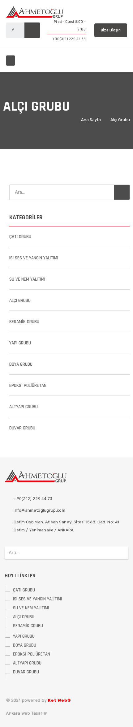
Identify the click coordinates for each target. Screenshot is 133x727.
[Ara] (32, 30)
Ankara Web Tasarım (26, 713)
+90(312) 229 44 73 (69, 39)
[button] (10, 60)
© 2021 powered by (38, 700)
